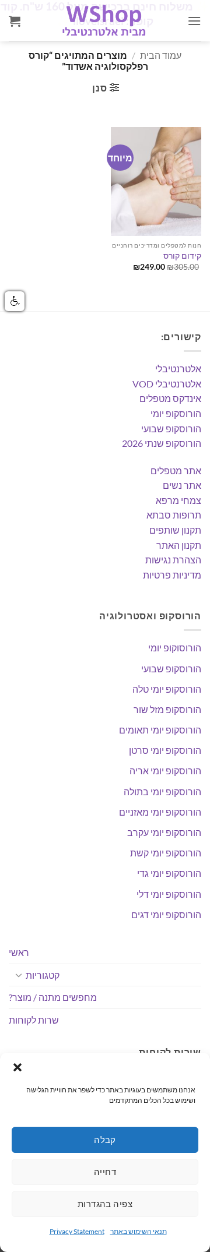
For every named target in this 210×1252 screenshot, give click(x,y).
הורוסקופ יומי (175, 413)
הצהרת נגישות (173, 559)
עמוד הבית (160, 55)
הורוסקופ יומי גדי (169, 873)
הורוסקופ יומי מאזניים (160, 811)
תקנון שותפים (175, 529)
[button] (17, 1067)
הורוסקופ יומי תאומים (160, 729)
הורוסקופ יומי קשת (165, 852)
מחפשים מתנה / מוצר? (53, 997)
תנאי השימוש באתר (138, 1231)
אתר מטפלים (175, 470)
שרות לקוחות (34, 1019)
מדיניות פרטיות (172, 574)
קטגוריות (43, 975)
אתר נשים (182, 485)
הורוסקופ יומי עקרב (164, 832)
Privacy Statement (77, 1231)
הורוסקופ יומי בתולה (162, 791)
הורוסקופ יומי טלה (166, 688)
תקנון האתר (178, 545)
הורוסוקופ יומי (174, 647)
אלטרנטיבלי (178, 368)
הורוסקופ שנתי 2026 (161, 443)
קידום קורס (182, 255)
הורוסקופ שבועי (171, 428)
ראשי (19, 952)
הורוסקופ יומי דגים (166, 914)
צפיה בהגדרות (105, 1203)
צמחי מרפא (178, 500)
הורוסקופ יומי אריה (165, 770)
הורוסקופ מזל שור (167, 709)
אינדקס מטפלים (170, 398)
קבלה (105, 1139)
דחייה (105, 1171)
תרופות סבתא (173, 514)
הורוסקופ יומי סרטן (165, 750)
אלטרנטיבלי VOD (166, 383)
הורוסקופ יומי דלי (168, 894)
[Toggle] (19, 975)
